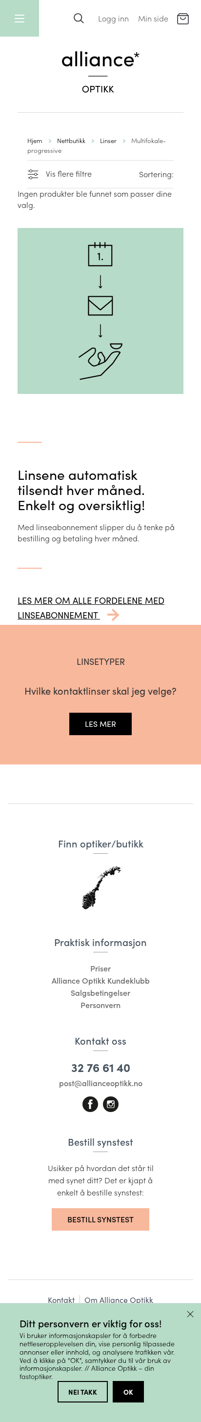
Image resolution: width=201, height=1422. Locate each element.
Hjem (34, 140)
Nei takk (82, 1392)
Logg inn (113, 18)
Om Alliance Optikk (118, 1300)
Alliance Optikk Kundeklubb (101, 980)
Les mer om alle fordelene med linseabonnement (91, 608)
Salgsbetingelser (100, 993)
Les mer (100, 724)
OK (128, 1392)
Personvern (100, 1005)
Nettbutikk (71, 140)
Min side (153, 18)
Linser (108, 140)
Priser (100, 968)
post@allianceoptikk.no (100, 1083)
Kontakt (61, 1300)
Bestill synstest (100, 1219)
